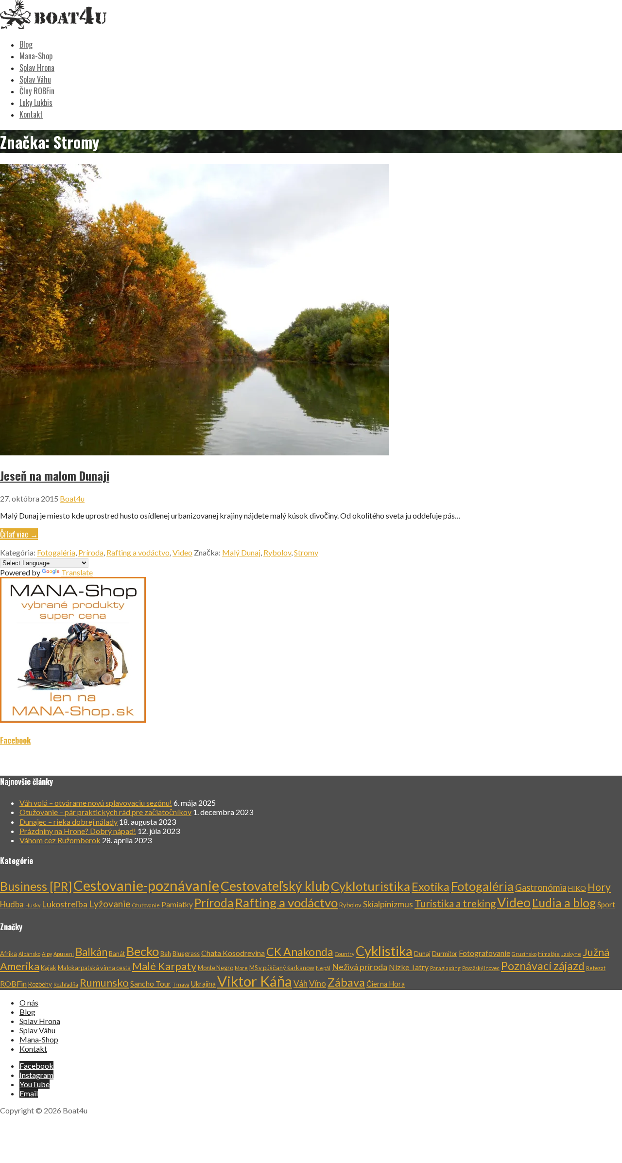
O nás (28, 1002)
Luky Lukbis (35, 102)
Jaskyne (571, 954)
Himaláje (549, 954)
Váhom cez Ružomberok (60, 840)
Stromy (306, 552)
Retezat (595, 968)
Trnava (181, 984)
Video (182, 552)
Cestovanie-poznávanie (146, 885)
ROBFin (13, 983)
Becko (142, 951)
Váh (301, 983)
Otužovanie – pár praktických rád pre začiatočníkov (105, 811)
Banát (117, 953)
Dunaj (422, 953)
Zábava (346, 982)
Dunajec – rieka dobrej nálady (68, 821)
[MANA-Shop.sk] (73, 719)
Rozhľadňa (65, 984)
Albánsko (29, 954)
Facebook (15, 740)
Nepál (323, 968)
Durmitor (444, 953)
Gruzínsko (524, 954)
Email (28, 1093)
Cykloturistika (370, 886)
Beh (165, 953)
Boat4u (72, 498)
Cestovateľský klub (275, 886)
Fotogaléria (56, 552)
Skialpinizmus (388, 904)
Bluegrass (186, 953)
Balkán (91, 951)
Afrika (8, 953)
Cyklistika (384, 951)
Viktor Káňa (254, 980)
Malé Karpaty (164, 966)
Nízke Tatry (409, 967)
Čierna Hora (385, 984)
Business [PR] (36, 886)
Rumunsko (104, 982)
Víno (317, 983)
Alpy (47, 954)
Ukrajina (203, 984)
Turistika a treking (455, 903)
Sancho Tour (150, 983)
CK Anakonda (299, 951)
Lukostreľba (64, 904)
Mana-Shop (35, 56)
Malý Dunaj (241, 552)
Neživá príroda (359, 966)
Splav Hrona (36, 67)
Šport (606, 904)
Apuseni (63, 954)
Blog (26, 44)
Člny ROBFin (36, 91)
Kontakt (31, 114)
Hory (599, 887)
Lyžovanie (110, 903)
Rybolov (277, 552)
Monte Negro (215, 968)
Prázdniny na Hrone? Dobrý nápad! (77, 830)
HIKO (577, 888)
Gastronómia (541, 887)
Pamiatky (177, 904)
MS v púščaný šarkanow (281, 968)
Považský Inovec (481, 968)
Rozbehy (40, 984)
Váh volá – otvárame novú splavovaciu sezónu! (95, 802)
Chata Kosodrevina (233, 952)
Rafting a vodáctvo (138, 552)
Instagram (36, 1074)
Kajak (48, 968)
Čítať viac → (19, 534)
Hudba (12, 904)
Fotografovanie (484, 952)
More (241, 968)
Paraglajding (445, 968)
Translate (77, 572)
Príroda (91, 552)
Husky (32, 905)
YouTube (34, 1084)
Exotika (430, 886)
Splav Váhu (35, 79)
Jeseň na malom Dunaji (54, 475)
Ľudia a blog (564, 903)
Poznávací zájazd (543, 965)
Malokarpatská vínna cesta (94, 968)
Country (344, 954)
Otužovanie (146, 905)
